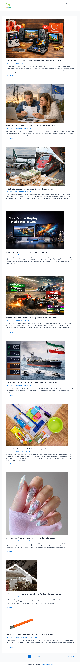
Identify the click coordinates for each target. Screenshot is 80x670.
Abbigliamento (68, 3)
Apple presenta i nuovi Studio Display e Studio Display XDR (27, 252)
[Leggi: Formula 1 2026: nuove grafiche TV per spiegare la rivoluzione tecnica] (35, 295)
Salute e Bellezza (39, 3)
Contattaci (18, 8)
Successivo (72, 656)
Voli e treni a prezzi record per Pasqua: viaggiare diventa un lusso (30, 189)
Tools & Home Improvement (53, 3)
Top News (21, 451)
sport (19, 320)
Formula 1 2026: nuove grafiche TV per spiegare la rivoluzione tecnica (31, 317)
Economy (20, 128)
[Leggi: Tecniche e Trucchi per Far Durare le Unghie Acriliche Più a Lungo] (37, 503)
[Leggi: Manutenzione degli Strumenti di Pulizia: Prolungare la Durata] (37, 425)
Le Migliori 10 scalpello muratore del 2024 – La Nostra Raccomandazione (32, 634)
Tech (19, 63)
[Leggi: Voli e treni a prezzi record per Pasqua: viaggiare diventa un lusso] (35, 166)
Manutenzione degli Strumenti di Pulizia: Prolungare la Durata (29, 449)
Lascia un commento (11, 63)
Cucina (30, 3)
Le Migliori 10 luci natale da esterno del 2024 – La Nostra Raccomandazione (33, 594)
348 (39, 656)
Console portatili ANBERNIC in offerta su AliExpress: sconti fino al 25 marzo (33, 60)
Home (16, 3)
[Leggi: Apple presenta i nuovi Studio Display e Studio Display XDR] (35, 230)
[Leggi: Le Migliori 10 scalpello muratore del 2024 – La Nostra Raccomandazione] (21, 623)
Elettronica (24, 3)
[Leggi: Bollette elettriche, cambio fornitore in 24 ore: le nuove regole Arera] (35, 103)
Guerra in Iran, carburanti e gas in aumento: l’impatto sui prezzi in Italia (32, 382)
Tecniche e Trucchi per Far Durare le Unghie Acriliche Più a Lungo (30, 538)
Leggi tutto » (9, 75)
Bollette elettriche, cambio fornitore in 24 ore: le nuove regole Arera (31, 125)
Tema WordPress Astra (47, 664)
